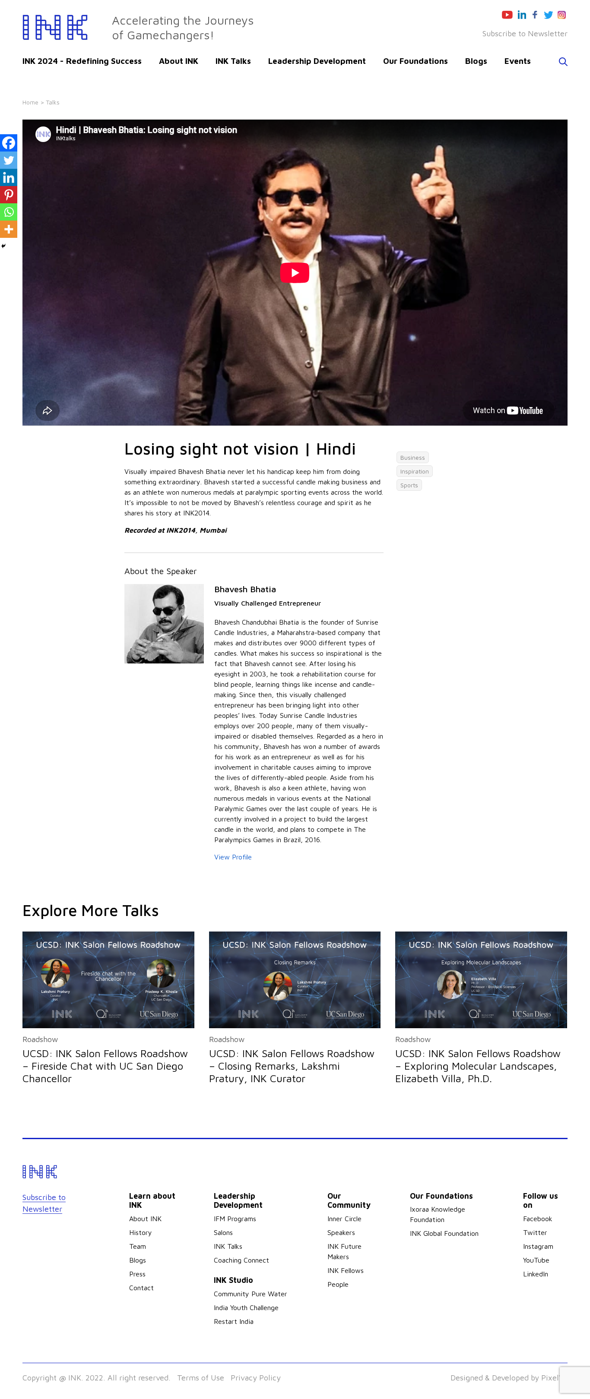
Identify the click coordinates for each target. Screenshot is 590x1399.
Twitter (535, 1232)
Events (517, 61)
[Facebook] (8, 143)
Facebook (537, 1218)
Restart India (234, 1321)
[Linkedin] (8, 177)
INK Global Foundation (444, 1233)
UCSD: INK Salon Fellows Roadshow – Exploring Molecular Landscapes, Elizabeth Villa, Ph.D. (478, 1065)
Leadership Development (317, 61)
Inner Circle (344, 1218)
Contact (141, 1288)
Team (137, 1246)
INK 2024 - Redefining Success (82, 61)
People (338, 1284)
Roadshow (40, 1039)
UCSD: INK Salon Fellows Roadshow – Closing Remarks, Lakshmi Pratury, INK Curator (291, 1065)
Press (137, 1274)
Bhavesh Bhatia (245, 589)
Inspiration (414, 471)
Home (30, 102)
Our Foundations (415, 61)
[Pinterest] (8, 194)
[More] (8, 229)
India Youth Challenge (246, 1307)
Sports (409, 485)
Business (412, 457)
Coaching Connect (241, 1260)
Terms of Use (200, 1377)
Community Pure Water (250, 1294)
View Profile (233, 857)
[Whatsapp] (8, 212)
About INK (178, 61)
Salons (223, 1232)
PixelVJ (554, 1377)
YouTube (536, 1260)
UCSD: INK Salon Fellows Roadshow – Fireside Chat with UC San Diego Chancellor (105, 1065)
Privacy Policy (256, 1377)
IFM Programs (235, 1218)
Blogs (476, 61)
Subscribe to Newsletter (525, 33)
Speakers (341, 1232)
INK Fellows (345, 1270)
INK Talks (233, 61)
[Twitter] (8, 160)
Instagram (538, 1246)
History (140, 1232)
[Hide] (3, 246)
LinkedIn (535, 1274)
